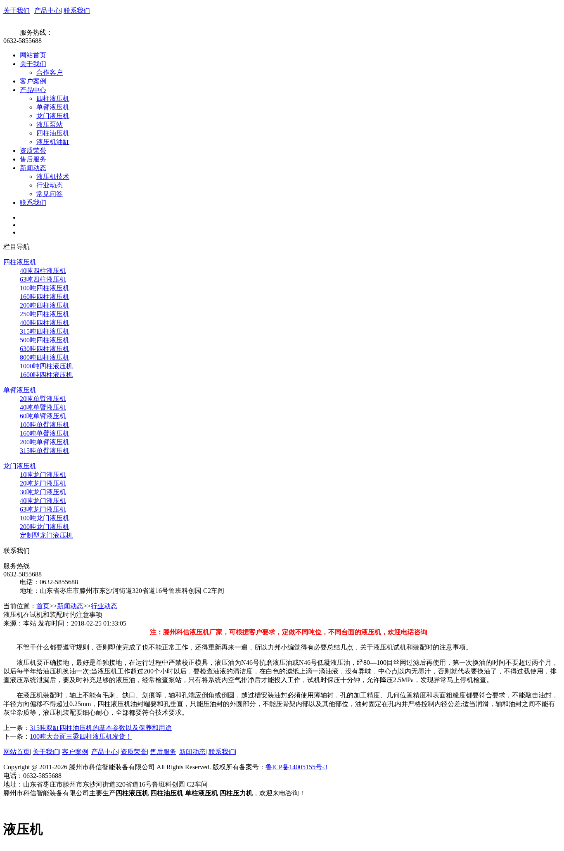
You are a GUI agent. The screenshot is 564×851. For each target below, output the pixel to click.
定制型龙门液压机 (46, 535)
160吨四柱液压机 (44, 296)
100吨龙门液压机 (44, 518)
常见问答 (49, 193)
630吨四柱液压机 (44, 348)
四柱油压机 (52, 133)
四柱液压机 (52, 98)
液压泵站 (49, 124)
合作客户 (49, 72)
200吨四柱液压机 (44, 305)
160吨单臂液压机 (44, 433)
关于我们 (16, 10)
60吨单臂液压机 (43, 416)
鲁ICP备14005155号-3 (296, 766)
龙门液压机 (52, 115)
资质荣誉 (33, 150)
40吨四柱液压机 (43, 270)
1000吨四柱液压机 (46, 366)
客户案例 (33, 81)
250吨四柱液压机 (44, 314)
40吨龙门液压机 (43, 500)
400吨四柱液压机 (44, 322)
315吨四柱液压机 (44, 331)
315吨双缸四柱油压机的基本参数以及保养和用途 (101, 727)
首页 (43, 605)
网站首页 (33, 55)
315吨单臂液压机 (44, 450)
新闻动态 (33, 167)
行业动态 (49, 185)
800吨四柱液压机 (44, 357)
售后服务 (33, 159)
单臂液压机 (52, 107)
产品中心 (47, 10)
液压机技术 (52, 176)
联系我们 (77, 10)
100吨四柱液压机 (44, 288)
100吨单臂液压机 (44, 424)
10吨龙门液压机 (43, 474)
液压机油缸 (52, 141)
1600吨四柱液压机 (46, 374)
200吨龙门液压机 (44, 526)
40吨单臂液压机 (43, 407)
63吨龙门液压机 (43, 509)
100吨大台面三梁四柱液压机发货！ (81, 736)
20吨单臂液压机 (43, 398)
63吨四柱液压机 (43, 279)
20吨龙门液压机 (43, 483)
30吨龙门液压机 (43, 491)
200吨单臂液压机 (44, 442)
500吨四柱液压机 (44, 340)
